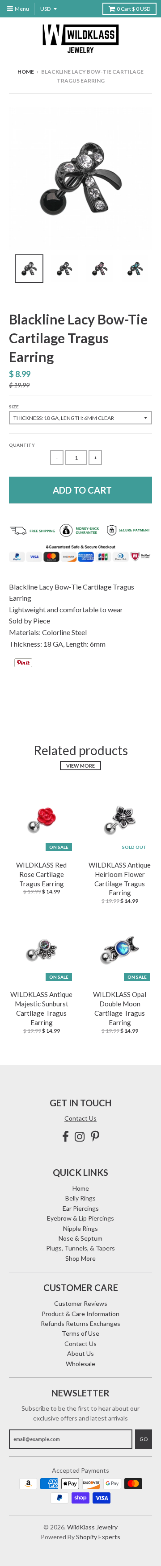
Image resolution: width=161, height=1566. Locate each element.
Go (144, 1439)
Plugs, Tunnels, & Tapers (80, 1248)
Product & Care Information (80, 1313)
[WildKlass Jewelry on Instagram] (80, 1136)
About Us (80, 1353)
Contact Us (80, 1118)
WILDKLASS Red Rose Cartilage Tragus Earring (41, 874)
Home (25, 71)
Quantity (22, 445)
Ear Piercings (81, 1208)
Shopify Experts (98, 1537)
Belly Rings (80, 1198)
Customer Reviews (80, 1303)
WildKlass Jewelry (92, 1527)
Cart (133, 8)
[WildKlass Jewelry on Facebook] (65, 1136)
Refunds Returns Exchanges (80, 1323)
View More (80, 765)
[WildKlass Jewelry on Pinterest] (95, 1136)
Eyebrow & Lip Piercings (80, 1218)
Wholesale (80, 1363)
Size (14, 406)
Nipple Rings (80, 1228)
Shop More (80, 1258)
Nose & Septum (80, 1238)
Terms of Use (80, 1333)
